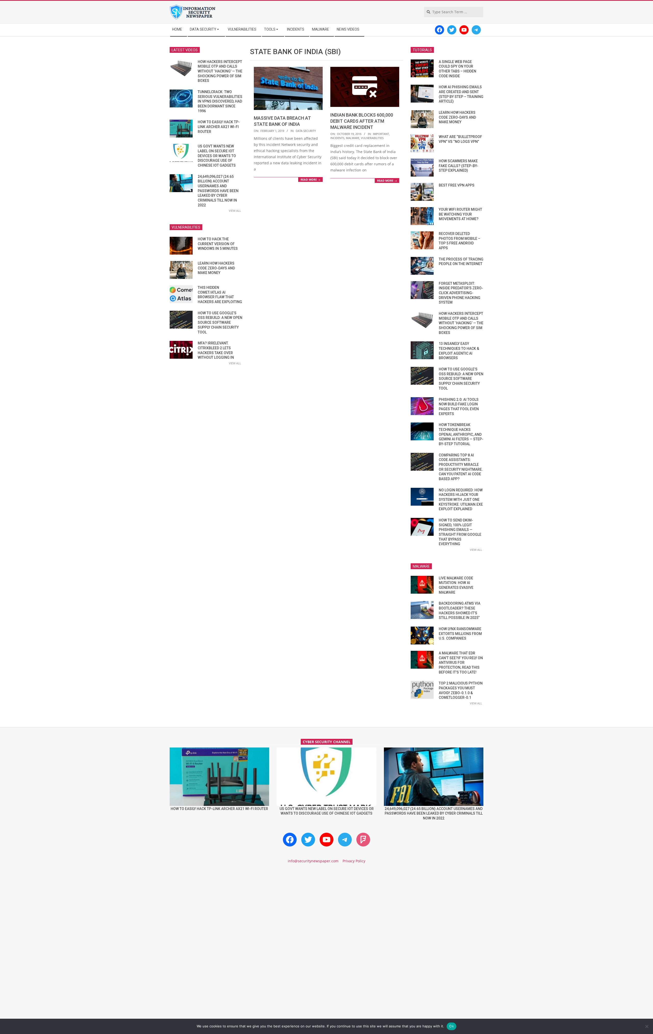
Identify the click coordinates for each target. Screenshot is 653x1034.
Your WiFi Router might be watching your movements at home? (460, 214)
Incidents (337, 138)
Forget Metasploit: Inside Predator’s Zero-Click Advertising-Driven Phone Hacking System (461, 293)
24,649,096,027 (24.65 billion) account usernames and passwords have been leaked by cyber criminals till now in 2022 (218, 191)
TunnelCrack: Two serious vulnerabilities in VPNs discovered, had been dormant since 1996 (220, 101)
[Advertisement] (326, 911)
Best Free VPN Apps (456, 185)
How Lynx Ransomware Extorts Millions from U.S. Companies (460, 633)
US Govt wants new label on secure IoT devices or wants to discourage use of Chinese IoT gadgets (217, 155)
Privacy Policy (354, 860)
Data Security (306, 131)
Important (381, 134)
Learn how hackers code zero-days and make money (216, 268)
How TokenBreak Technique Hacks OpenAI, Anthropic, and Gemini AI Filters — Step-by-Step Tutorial (461, 434)
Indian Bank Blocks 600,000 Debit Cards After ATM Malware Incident (361, 121)
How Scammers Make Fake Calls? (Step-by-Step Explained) (458, 165)
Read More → (310, 179)
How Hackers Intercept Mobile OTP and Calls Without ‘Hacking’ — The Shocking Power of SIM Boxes (220, 71)
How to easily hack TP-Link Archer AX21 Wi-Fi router (219, 126)
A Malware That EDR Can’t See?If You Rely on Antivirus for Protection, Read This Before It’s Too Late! (461, 662)
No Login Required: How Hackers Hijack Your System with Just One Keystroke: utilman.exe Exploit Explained (461, 499)
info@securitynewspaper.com (313, 860)
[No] (646, 1026)
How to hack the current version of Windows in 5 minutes (218, 244)
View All (235, 211)
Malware (352, 138)
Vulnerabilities (372, 138)
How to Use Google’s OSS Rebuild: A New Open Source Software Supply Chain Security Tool (220, 322)
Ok (451, 1026)
